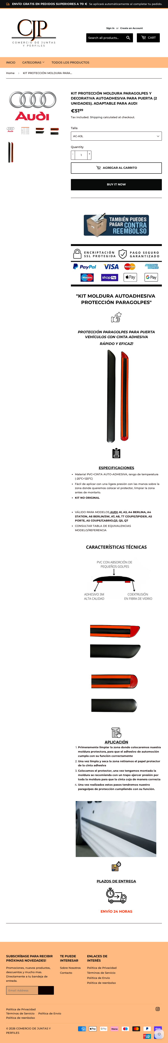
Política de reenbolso (101, 982)
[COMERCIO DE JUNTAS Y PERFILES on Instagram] (158, 1009)
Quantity (77, 147)
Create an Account (131, 28)
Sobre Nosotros (70, 967)
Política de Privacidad (102, 967)
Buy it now (116, 184)
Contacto (66, 972)
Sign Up (46, 990)
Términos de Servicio (101, 972)
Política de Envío (98, 977)
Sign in (110, 28)
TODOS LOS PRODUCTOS (70, 62)
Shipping (96, 117)
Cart (151, 37)
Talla (74, 128)
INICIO (10, 62)
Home (10, 73)
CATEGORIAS (32, 62)
